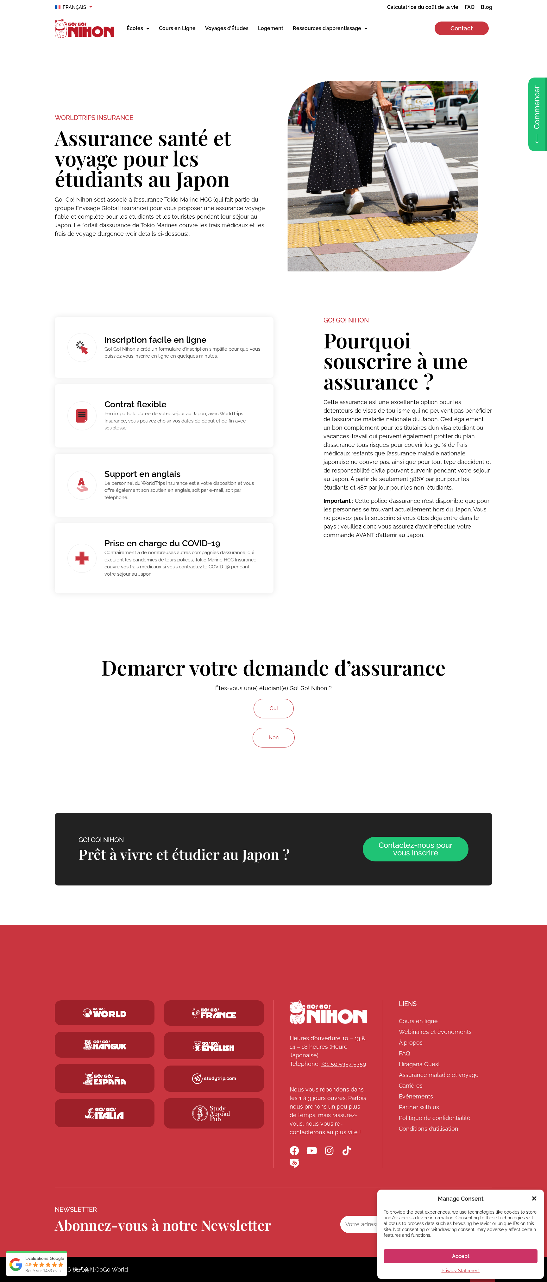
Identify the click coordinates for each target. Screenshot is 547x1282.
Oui (274, 708)
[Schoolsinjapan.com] (214, 1046)
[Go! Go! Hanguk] (104, 1045)
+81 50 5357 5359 (343, 1063)
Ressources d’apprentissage (327, 28)
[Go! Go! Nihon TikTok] (346, 1150)
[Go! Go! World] (104, 1012)
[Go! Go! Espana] (104, 1078)
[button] (534, 1198)
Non (274, 738)
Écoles (135, 28)
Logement (270, 28)
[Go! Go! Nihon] (328, 1012)
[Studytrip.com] (214, 1013)
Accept (460, 1256)
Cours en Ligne (177, 28)
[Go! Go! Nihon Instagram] (329, 1150)
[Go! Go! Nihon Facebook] (294, 1150)
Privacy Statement (461, 1270)
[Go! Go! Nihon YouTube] (312, 1150)
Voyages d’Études (226, 28)
